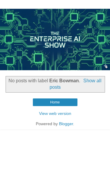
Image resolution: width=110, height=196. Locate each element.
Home (55, 102)
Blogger (66, 123)
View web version (55, 113)
